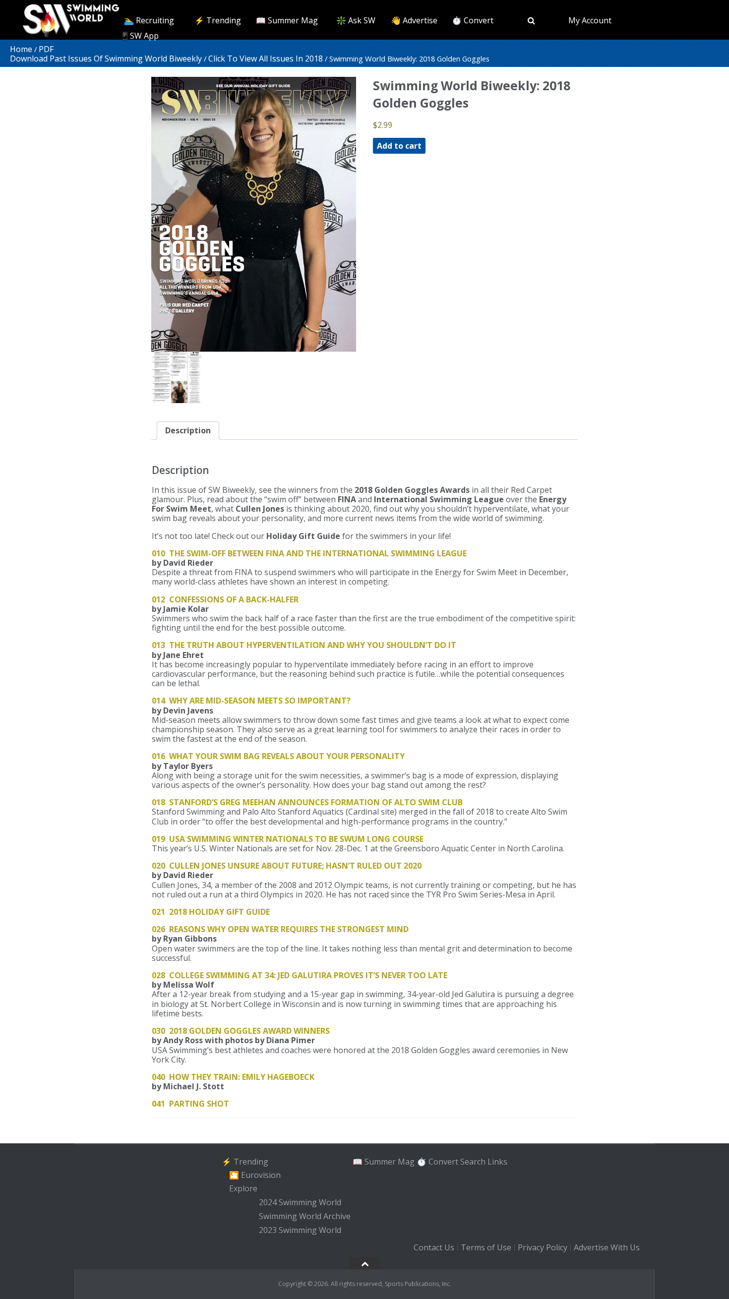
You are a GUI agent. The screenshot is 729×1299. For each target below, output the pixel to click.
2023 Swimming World (300, 1230)
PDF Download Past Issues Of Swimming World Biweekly (106, 54)
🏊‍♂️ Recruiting (149, 20)
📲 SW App (138, 35)
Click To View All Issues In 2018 (265, 58)
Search (473, 1161)
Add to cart (399, 145)
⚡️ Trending (217, 20)
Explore (243, 1188)
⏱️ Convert (472, 20)
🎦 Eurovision (255, 1175)
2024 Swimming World (300, 1202)
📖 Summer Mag (287, 20)
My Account (589, 20)
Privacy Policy (542, 1247)
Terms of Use (486, 1247)
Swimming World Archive (305, 1216)
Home (21, 49)
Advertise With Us (607, 1247)
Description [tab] (188, 430)
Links (497, 1161)
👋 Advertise (414, 20)
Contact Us (434, 1247)
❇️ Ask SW (355, 20)
